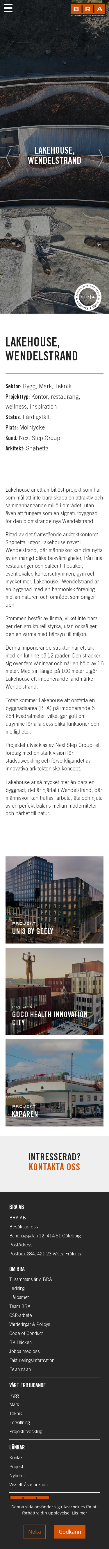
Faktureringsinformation (31, 1360)
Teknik (15, 1414)
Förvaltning (19, 1423)
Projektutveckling (25, 1432)
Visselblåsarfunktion (28, 1485)
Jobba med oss (24, 1351)
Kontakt (16, 1458)
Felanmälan (20, 1369)
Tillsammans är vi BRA (30, 1279)
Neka (34, 1531)
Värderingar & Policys (29, 1324)
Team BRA (20, 1306)
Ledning (16, 1288)
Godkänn (70, 1531)
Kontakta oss (54, 1168)
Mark (14, 1405)
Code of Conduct (26, 1333)
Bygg (14, 1396)
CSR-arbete (20, 1315)
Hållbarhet (19, 1297)
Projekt (16, 1467)
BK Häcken (20, 1342)
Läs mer (79, 1513)
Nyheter (17, 1476)
